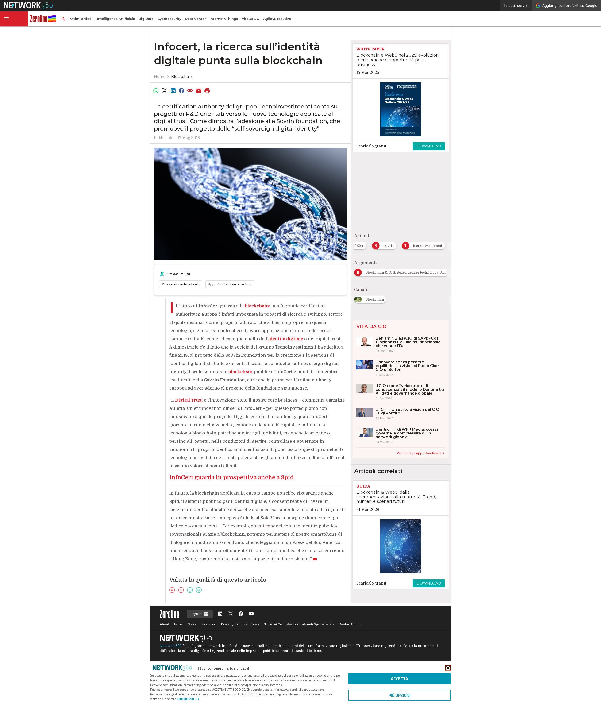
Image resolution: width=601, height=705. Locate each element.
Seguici (196, 614)
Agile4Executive (277, 19)
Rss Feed (208, 624)
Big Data (146, 19)
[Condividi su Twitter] (164, 90)
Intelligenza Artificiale (116, 19)
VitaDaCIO (250, 19)
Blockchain (181, 76)
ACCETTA (399, 678)
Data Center (195, 19)
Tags (192, 624)
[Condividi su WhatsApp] (156, 90)
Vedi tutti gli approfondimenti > (421, 453)
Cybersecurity (169, 19)
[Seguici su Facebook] (241, 614)
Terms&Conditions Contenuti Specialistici (299, 624)
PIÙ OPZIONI (399, 695)
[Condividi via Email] (198, 90)
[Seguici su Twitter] (230, 614)
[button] (14, 18)
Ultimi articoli (81, 19)
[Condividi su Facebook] (181, 90)
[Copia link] (190, 90)
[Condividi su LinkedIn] (173, 90)
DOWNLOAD (428, 146)
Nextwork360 (171, 646)
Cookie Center (350, 624)
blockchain (240, 371)
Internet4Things (224, 19)
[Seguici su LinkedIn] (220, 614)
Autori (178, 624)
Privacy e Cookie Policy (240, 624)
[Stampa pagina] (207, 90)
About (164, 624)
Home (160, 76)
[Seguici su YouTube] (251, 614)
